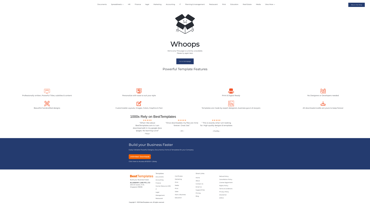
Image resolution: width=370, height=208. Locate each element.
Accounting (170, 4)
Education (234, 4)
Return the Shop (356, 5)
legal (147, 4)
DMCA (221, 198)
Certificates (179, 176)
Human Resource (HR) (163, 186)
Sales (176, 191)
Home (198, 178)
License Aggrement (226, 182)
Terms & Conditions (225, 189)
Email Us (199, 187)
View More (269, 4)
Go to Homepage (185, 61)
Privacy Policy (224, 192)
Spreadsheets (116, 4)
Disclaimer (223, 195)
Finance (138, 4)
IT (180, 4)
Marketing (157, 4)
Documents (102, 4)
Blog (197, 196)
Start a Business (180, 194)
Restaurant (213, 4)
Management (160, 195)
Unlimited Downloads (139, 157)
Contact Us (199, 184)
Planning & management (195, 4)
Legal (157, 192)
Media (258, 4)
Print (224, 4)
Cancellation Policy (225, 179)
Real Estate (247, 4)
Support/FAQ (200, 190)
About (198, 181)
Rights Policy (223, 185)
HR (129, 4)
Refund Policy (224, 176)
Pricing (198, 193)
